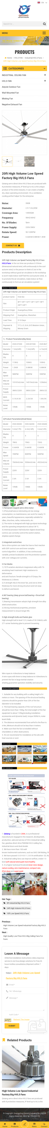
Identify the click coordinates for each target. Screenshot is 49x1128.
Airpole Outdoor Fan (11, 87)
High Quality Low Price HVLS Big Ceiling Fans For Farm (23, 937)
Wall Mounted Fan (10, 93)
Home (9, 58)
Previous (1, 1072)
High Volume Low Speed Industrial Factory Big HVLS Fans (24, 927)
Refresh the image (21, 1019)
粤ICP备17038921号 (31, 1116)
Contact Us (11, 245)
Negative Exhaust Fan (12, 104)
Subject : (23, 975)
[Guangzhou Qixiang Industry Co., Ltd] (24, 11)
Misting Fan (7, 98)
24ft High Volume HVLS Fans (18, 908)
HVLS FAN (18, 58)
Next (45, 1072)
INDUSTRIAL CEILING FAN (14, 75)
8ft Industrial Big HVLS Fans (18, 903)
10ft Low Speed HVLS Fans (18, 913)
